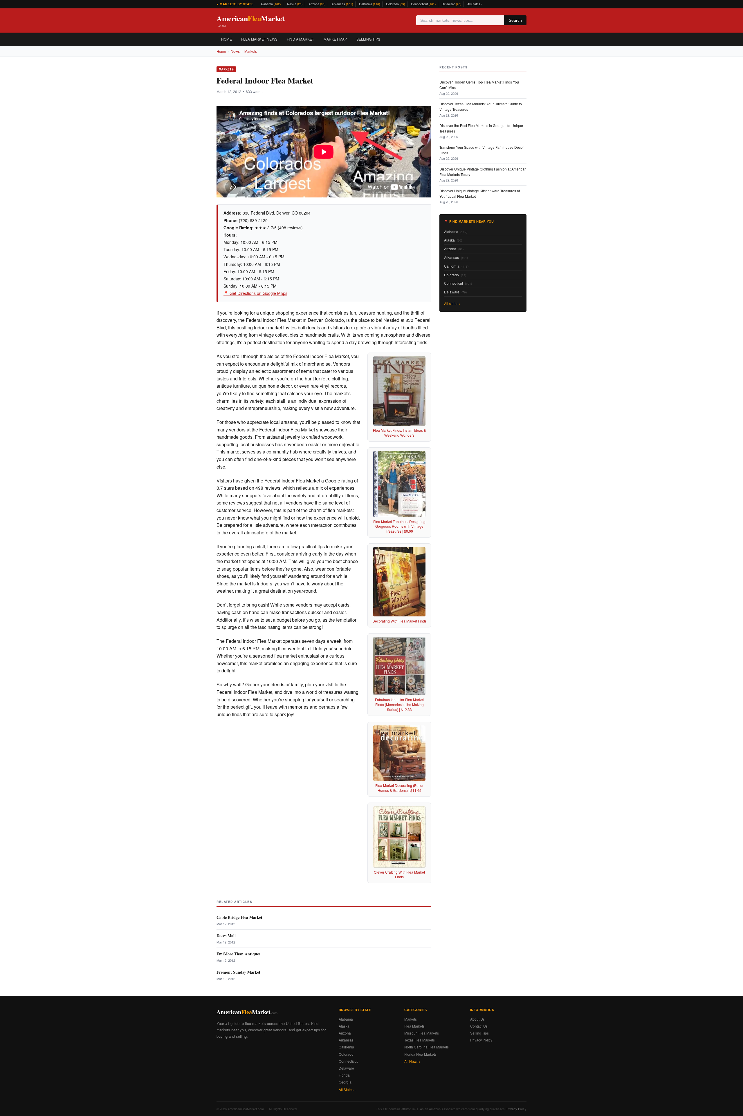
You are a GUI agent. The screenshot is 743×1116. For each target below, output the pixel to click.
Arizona (317, 3)
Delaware (451, 3)
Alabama (271, 3)
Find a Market (300, 39)
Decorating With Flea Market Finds (399, 620)
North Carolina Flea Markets (426, 1046)
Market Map (335, 39)
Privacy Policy (481, 1039)
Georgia (345, 1081)
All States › (474, 3)
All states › (452, 303)
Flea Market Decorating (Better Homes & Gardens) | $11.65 (399, 788)
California (369, 3)
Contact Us (479, 1026)
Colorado (395, 3)
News (235, 51)
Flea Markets (414, 1026)
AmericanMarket (250, 20)
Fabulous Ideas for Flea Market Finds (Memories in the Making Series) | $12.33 (399, 704)
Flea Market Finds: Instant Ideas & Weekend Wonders (399, 433)
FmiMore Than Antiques (238, 954)
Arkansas (342, 3)
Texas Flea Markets (419, 1039)
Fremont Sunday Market (238, 972)
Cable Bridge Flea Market (239, 917)
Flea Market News (259, 39)
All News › (412, 1061)
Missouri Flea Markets (421, 1032)
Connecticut (423, 3)
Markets (250, 51)
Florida (344, 1075)
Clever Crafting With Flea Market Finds (399, 874)
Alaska (294, 3)
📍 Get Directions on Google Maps (255, 293)
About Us (477, 1019)
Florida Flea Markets (420, 1054)
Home (226, 39)
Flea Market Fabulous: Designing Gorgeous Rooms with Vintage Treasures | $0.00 (399, 526)
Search (515, 20)
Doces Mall (226, 935)
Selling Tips (368, 39)
